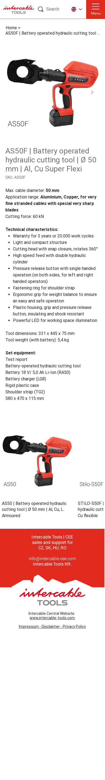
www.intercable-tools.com (52, 618)
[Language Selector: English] (76, 9)
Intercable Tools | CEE (52, 537)
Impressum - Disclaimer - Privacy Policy (52, 626)
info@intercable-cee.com (52, 558)
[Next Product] (96, 460)
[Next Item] (92, 92)
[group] (52, 472)
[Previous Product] (9, 460)
